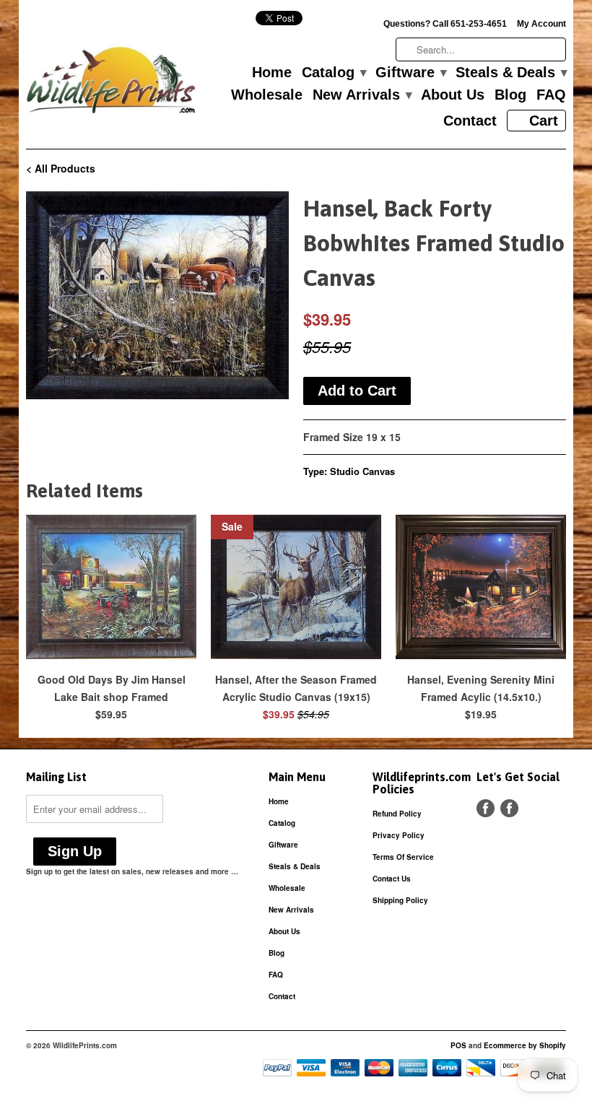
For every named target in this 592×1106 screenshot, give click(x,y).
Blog (510, 95)
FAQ (551, 95)
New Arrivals (362, 95)
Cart (543, 121)
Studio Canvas (362, 471)
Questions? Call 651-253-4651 (445, 24)
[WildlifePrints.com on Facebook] (509, 808)
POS (458, 1045)
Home (272, 73)
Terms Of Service (403, 857)
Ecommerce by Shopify (525, 1045)
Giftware (410, 73)
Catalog (333, 73)
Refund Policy (397, 814)
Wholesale (266, 95)
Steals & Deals (511, 73)
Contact (470, 121)
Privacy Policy (399, 835)
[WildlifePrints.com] (111, 83)
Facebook (485, 808)
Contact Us (392, 879)
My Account (541, 24)
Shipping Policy (400, 900)
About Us (452, 95)
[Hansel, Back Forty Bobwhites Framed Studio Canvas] (157, 295)
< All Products (60, 168)
